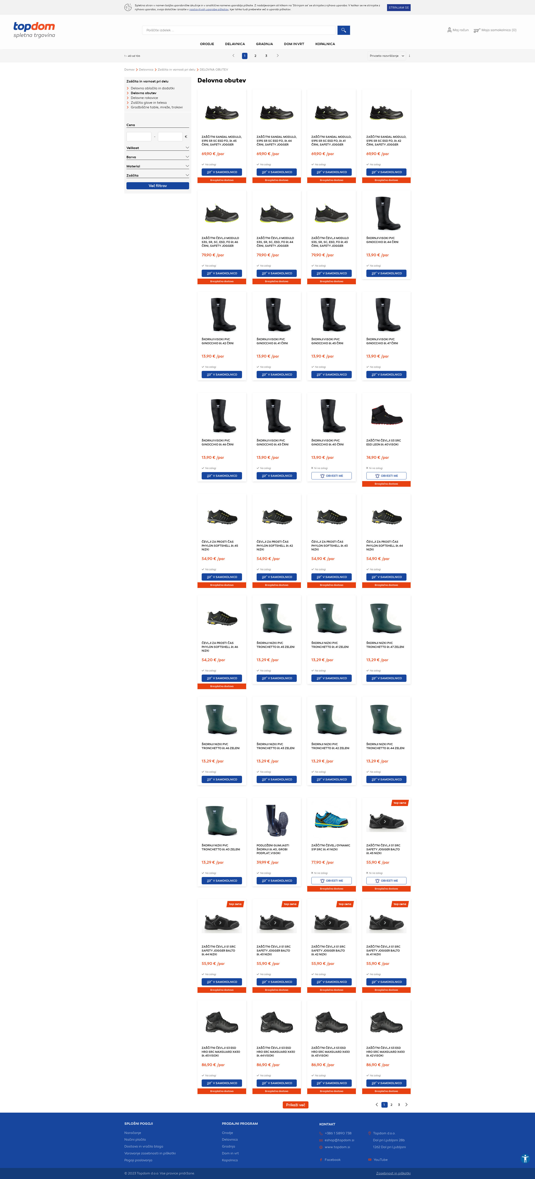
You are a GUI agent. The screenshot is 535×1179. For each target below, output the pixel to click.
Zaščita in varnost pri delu (176, 69)
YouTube (381, 1160)
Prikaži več (295, 1105)
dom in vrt (230, 1153)
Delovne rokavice (144, 98)
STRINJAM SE (399, 7)
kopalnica (230, 1160)
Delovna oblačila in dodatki (153, 88)
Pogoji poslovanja (138, 1160)
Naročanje (132, 1133)
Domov (129, 69)
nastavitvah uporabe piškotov (208, 9)
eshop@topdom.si (339, 1140)
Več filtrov (158, 185)
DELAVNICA (146, 69)
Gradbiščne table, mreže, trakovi (157, 107)
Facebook (333, 1160)
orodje (227, 1133)
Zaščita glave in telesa (149, 103)
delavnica (230, 1139)
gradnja (228, 1146)
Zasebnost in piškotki (393, 1173)
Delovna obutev (214, 69)
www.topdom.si (337, 1147)
